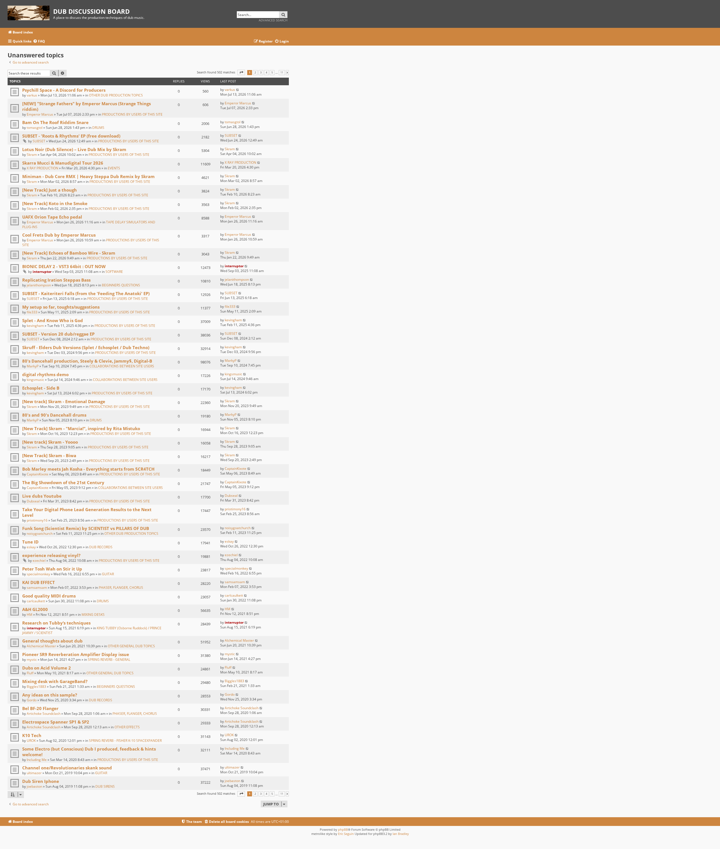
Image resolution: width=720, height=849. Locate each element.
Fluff (30, 673)
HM (29, 614)
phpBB (343, 829)
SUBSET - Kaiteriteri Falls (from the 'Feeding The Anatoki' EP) (86, 293)
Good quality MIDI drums (49, 596)
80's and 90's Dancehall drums (54, 415)
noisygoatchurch (40, 533)
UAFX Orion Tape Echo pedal (52, 217)
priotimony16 (37, 520)
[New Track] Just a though (49, 190)
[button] (241, 72)
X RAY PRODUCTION (42, 168)
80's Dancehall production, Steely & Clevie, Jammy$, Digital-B (87, 361)
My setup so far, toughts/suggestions (61, 307)
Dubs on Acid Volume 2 (46, 668)
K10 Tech (31, 735)
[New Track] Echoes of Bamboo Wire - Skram (68, 253)
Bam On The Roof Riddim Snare (55, 122)
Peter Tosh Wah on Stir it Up (52, 569)
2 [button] (255, 72)
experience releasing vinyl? (51, 555)
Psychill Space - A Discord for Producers (63, 90)
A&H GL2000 (35, 609)
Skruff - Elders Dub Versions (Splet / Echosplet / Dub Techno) (85, 347)
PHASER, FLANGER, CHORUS (121, 587)
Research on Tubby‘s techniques (56, 623)
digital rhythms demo (45, 374)
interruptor (42, 271)
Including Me (37, 759)
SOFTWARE (114, 271)
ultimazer (34, 773)
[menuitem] (39, 41)
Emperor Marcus (40, 114)
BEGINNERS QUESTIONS (121, 285)
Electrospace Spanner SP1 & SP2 (55, 722)
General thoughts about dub (52, 641)
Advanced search (273, 20)
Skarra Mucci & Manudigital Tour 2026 (62, 163)
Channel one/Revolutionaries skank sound (67, 768)
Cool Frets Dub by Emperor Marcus (59, 235)
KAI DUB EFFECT (38, 582)
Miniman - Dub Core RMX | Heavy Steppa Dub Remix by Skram (88, 176)
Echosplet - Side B (40, 388)
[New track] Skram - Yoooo (50, 442)
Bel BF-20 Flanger (40, 708)
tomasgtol (34, 127)
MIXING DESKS (93, 614)
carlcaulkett (36, 601)
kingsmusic (35, 379)
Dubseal (33, 501)
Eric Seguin (346, 834)
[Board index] (30, 12)
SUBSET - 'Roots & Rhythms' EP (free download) (71, 136)
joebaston (34, 786)
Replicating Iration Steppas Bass (56, 280)
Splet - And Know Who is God (52, 320)
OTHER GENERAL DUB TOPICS (131, 646)
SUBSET (39, 141)
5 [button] (272, 72)
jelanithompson (39, 285)
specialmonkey (38, 574)
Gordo (32, 700)
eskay (31, 547)
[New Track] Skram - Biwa (49, 455)
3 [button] (261, 72)
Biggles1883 (36, 686)
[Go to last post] (238, 89)
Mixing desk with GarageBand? (54, 681)
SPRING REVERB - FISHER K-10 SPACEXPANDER (125, 740)
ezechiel (39, 560)
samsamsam (37, 587)
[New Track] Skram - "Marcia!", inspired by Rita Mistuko (81, 428)
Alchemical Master (41, 646)
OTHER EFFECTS (127, 727)
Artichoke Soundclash (43, 713)
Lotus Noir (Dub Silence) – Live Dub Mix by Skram (74, 149)
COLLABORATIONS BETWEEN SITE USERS (121, 366)
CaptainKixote (37, 474)
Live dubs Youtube (42, 496)
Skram (32, 154)
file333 (32, 312)
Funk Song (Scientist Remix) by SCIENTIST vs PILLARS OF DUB (85, 528)
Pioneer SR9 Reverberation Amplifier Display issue (75, 654)
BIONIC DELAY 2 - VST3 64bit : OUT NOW (64, 266)
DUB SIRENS (105, 786)
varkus (32, 95)
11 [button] (281, 72)
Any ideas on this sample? (49, 695)
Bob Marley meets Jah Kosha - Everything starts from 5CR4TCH (88, 469)
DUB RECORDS (100, 547)
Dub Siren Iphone (40, 781)
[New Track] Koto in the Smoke (54, 203)
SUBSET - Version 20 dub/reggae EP (58, 334)
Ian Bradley (401, 834)
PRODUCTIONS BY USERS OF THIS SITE (132, 114)
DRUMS (98, 127)
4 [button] (266, 72)
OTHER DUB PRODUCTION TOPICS (116, 95)
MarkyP (33, 366)
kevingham (35, 325)
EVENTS (114, 168)
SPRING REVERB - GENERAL (109, 659)
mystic (32, 659)
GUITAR (108, 574)
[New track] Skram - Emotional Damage (63, 401)
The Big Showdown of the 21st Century (63, 482)
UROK (31, 740)
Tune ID (30, 542)
